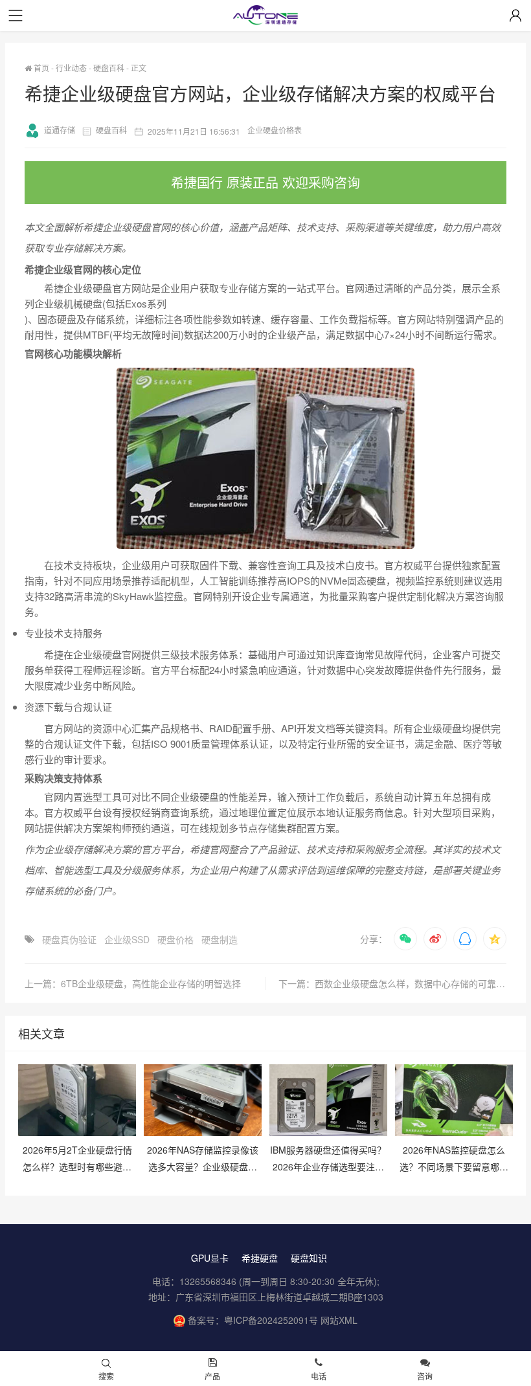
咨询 (425, 1375)
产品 (212, 1375)
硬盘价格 (175, 939)
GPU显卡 (210, 1257)
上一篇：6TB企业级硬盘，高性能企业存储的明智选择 (133, 983)
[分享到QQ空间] (494, 938)
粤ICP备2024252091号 (271, 1319)
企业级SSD (127, 939)
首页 (40, 67)
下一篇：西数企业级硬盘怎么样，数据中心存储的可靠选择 (392, 983)
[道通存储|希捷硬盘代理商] (265, 16)
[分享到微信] (405, 938)
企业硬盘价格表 (274, 129)
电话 (318, 1375)
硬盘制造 (219, 939)
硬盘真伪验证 (69, 939)
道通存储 (59, 129)
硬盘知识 (309, 1257)
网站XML (339, 1319)
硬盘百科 (108, 67)
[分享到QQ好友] (465, 938)
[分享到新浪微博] (435, 938)
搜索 (106, 1375)
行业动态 (71, 67)
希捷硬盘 (260, 1257)
